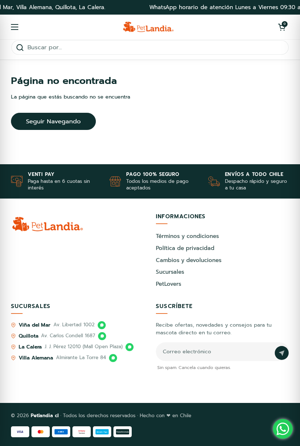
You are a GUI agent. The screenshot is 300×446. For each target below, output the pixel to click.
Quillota (28, 336)
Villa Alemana (36, 358)
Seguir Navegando (53, 121)
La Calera (30, 347)
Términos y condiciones (187, 236)
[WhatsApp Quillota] (102, 336)
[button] (281, 27)
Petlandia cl (45, 415)
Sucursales (170, 272)
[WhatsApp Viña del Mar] (102, 325)
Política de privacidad (185, 248)
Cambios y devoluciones (188, 260)
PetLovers (168, 284)
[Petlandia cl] (148, 27)
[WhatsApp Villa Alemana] (113, 358)
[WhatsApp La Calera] (129, 347)
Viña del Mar (34, 325)
